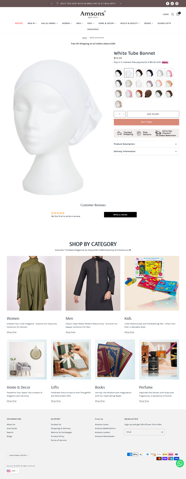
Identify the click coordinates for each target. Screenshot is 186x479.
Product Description (124, 144)
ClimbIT (48, 466)
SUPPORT (55, 419)
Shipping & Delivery (61, 428)
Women (66, 23)
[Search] (172, 14)
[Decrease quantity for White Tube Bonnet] (116, 114)
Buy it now (146, 122)
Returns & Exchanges (61, 432)
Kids (89, 23)
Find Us (99, 419)
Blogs (9, 436)
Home (84, 38)
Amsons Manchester (105, 436)
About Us (11, 424)
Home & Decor (106, 23)
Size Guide (12, 428)
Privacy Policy (57, 436)
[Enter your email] (161, 432)
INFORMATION (14, 419)
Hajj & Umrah (48, 23)
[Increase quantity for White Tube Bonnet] (123, 114)
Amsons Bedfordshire (105, 428)
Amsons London (102, 432)
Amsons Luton (102, 424)
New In (31, 23)
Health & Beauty (129, 23)
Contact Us (56, 424)
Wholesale (93, 29)
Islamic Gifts (164, 23)
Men (78, 23)
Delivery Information (124, 151)
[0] (177, 14)
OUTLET (19, 23)
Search (10, 432)
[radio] (118, 72)
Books (147, 23)
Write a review (120, 214)
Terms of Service (59, 440)
